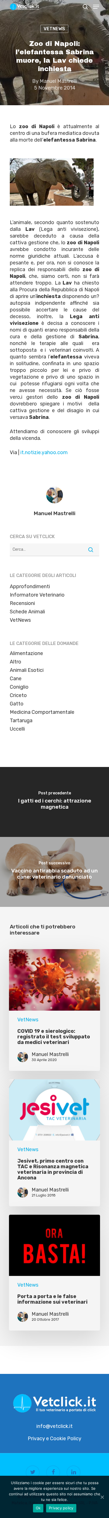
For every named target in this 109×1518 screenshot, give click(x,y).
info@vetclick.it (54, 1426)
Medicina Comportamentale (42, 712)
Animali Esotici (27, 670)
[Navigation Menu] (96, 7)
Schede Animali (27, 612)
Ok (38, 1508)
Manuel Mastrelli (58, 81)
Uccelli (17, 729)
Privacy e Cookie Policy (54, 1438)
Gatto (16, 704)
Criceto (18, 695)
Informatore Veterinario (37, 595)
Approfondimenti (30, 586)
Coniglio (19, 687)
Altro (15, 662)
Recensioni (22, 603)
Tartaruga (21, 720)
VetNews (54, 28)
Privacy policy (61, 1508)
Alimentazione (26, 653)
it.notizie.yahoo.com (44, 452)
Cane (16, 678)
